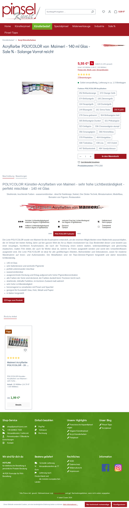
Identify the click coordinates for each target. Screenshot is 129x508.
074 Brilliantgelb (86, 99)
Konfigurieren (119, 504)
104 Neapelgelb (86, 104)
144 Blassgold (85, 110)
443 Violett (112, 143)
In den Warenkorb (110, 156)
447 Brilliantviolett (87, 148)
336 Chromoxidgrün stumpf (107, 126)
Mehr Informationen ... (70, 504)
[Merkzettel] (104, 11)
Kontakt (10, 443)
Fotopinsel (73, 437)
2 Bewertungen (84, 78)
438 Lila (99, 143)
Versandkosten (59, 493)
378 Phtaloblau (86, 137)
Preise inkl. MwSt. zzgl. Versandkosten (93, 70)
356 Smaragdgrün (87, 132)
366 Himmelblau (106, 132)
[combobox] (67, 11)
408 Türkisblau (85, 143)
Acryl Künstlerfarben (77, 434)
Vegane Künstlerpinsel (78, 431)
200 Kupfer (119, 110)
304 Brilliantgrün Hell (110, 115)
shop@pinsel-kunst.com (17, 427)
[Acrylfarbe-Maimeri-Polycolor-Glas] (37, 88)
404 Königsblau (103, 137)
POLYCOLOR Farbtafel (64, 234)
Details (18, 405)
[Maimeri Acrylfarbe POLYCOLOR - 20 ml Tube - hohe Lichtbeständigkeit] (18, 342)
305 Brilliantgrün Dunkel (90, 121)
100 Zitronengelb (105, 99)
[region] (37, 88)
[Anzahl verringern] (80, 156)
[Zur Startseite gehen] (21, 11)
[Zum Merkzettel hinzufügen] (25, 350)
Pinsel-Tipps (106, 425)
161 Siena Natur (103, 110)
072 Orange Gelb (107, 93)
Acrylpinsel (106, 428)
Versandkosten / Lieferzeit (18, 433)
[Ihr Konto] (110, 11)
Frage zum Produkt (14, 300)
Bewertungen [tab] (21, 176)
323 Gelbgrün (85, 126)
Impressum (74, 471)
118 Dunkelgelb (104, 104)
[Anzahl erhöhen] (90, 156)
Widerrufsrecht (75, 468)
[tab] (8, 176)
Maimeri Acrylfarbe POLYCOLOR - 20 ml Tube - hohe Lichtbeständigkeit (18, 364)
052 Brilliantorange (87, 93)
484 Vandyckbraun (107, 148)
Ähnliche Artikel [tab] (10, 316)
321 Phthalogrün (112, 121)
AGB (71, 461)
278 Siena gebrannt (88, 115)
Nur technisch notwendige (97, 504)
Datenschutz (74, 464)
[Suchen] (92, 11)
